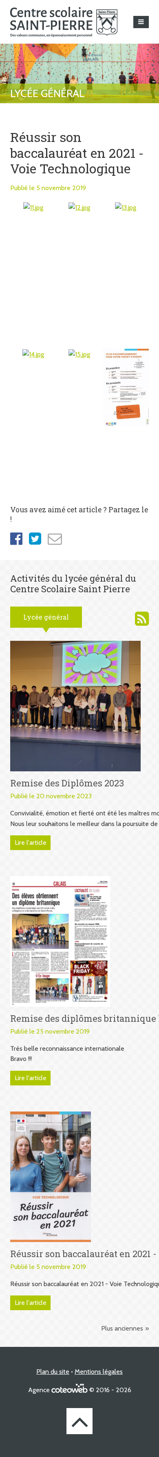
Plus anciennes (122, 1328)
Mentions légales (99, 1371)
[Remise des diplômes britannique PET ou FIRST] (60, 941)
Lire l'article (30, 842)
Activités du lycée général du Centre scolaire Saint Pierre (142, 619)
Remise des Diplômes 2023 (67, 783)
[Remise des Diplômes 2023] (75, 705)
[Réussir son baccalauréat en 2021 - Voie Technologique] (50, 1176)
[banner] (63, 22)
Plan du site (52, 1371)
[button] (141, 22)
